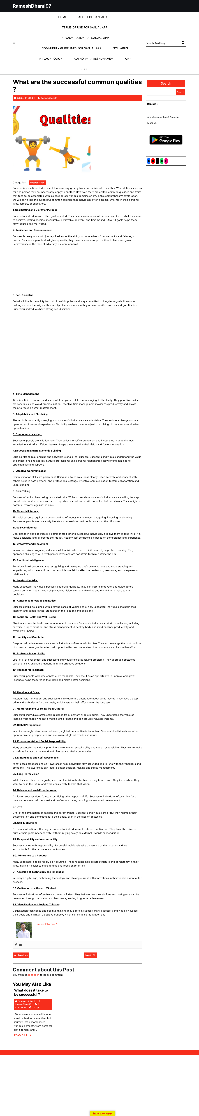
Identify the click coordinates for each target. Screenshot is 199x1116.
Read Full (22, 1036)
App (128, 58)
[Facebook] (15, 944)
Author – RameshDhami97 (93, 58)
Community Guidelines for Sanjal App (72, 48)
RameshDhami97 (32, 6)
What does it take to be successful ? (31, 992)
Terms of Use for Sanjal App (85, 27)
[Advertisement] (77, 270)
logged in (33, 974)
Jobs (84, 69)
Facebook (152, 123)
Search (166, 83)
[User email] (20, 944)
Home (62, 17)
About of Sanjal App (94, 17)
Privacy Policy (50, 58)
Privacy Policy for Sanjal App (85, 37)
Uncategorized (37, 182)
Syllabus (120, 48)
